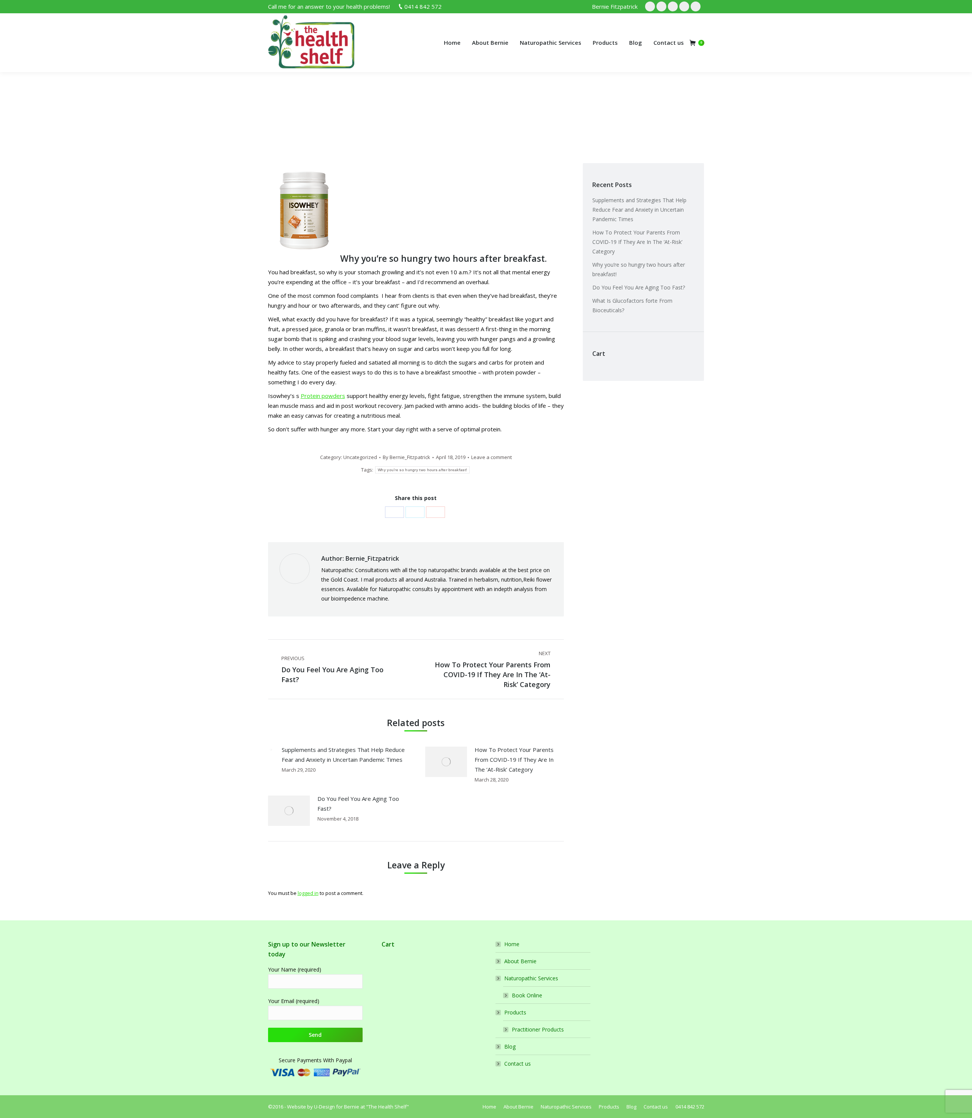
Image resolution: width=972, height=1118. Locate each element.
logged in (308, 893)
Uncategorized (311, 113)
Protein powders (323, 395)
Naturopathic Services (531, 978)
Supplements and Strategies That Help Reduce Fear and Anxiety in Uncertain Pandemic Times (343, 754)
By (406, 457)
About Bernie (520, 961)
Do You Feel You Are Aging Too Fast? (358, 803)
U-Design (325, 1106)
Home (279, 113)
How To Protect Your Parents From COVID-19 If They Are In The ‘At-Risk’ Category (514, 759)
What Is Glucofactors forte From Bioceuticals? (632, 305)
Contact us (517, 1063)
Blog (510, 1046)
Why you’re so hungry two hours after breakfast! (422, 470)
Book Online (527, 995)
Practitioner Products (538, 1029)
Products (515, 1012)
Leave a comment (491, 457)
